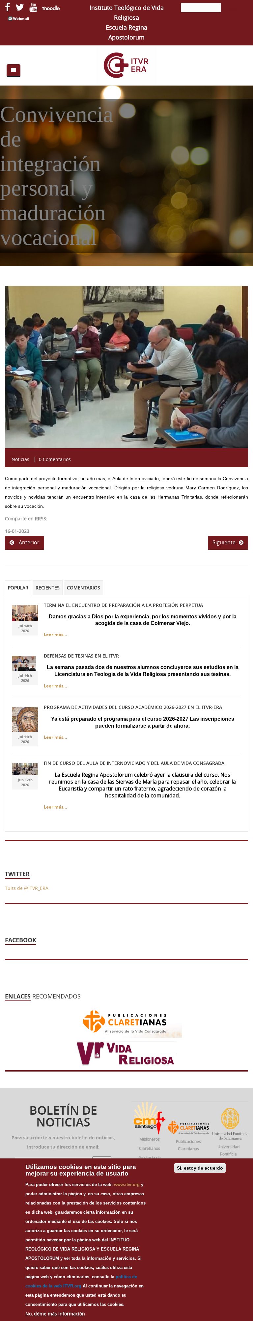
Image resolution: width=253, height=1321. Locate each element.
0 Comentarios (55, 459)
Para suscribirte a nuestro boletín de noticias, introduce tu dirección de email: (63, 1142)
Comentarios (83, 587)
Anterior (28, 542)
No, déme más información (55, 1313)
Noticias (20, 459)
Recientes (48, 587)
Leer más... (55, 634)
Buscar (235, 8)
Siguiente (224, 542)
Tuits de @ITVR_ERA (26, 888)
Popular (18, 587)
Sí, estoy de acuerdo (200, 1168)
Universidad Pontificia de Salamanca (228, 1154)
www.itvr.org (127, 1184)
